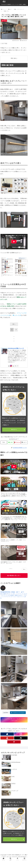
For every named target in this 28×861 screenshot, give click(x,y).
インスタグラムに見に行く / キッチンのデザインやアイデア (14, 719)
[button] (24, 442)
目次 (12, 58)
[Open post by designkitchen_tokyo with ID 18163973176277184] (14, 669)
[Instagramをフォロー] (11, 366)
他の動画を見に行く (14, 575)
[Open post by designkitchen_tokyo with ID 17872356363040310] (14, 614)
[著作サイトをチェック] (9, 366)
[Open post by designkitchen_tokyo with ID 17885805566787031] (14, 696)
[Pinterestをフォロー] (18, 366)
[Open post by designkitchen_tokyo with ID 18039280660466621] (14, 641)
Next (24, 569)
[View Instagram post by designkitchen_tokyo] (25, 626)
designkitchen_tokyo (7, 602)
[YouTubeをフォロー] (13, 366)
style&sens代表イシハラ (16, 348)
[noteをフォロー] (15, 366)
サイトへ (14, 429)
